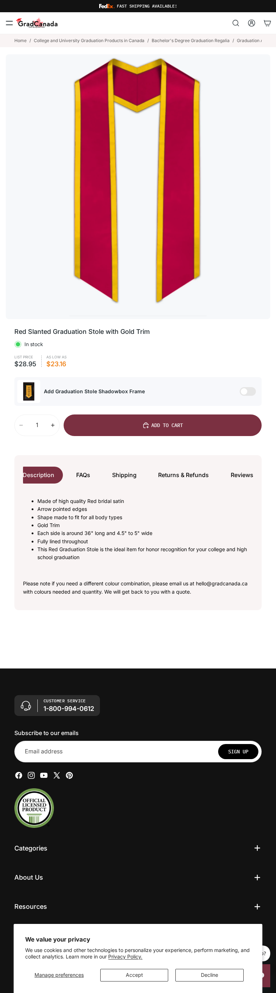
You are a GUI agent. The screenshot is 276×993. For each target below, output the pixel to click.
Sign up (238, 751)
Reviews (242, 475)
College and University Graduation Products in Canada (89, 40)
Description (38, 475)
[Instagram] (31, 775)
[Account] (251, 23)
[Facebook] (18, 775)
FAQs (83, 475)
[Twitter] (56, 775)
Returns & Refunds (183, 475)
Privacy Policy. (125, 956)
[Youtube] (44, 775)
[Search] (236, 23)
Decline (209, 975)
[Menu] (9, 23)
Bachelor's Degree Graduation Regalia (191, 40)
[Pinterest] (69, 775)
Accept (134, 975)
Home (20, 40)
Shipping (124, 475)
